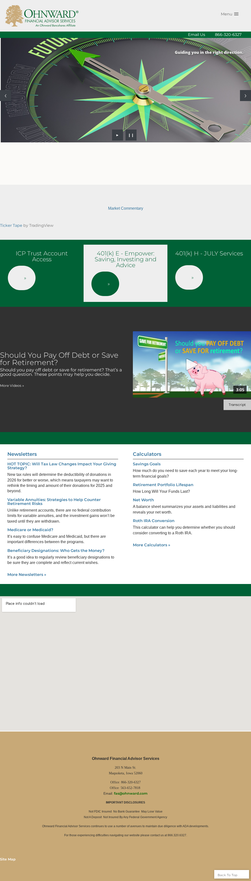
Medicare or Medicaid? (30, 529)
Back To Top (228, 875)
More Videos (12, 385)
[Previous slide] (5, 95)
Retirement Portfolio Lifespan (163, 484)
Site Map (8, 859)
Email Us (196, 34)
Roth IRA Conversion (154, 520)
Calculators (147, 454)
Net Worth (143, 500)
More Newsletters (26, 574)
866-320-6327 (228, 34)
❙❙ (131, 135)
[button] (229, 14)
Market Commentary (125, 208)
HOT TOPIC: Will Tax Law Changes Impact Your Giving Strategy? (61, 466)
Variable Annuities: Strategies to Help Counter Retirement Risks (54, 501)
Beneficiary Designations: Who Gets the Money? (55, 550)
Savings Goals (147, 464)
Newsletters (22, 454)
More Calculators (151, 545)
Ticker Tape (11, 225)
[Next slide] (245, 95)
